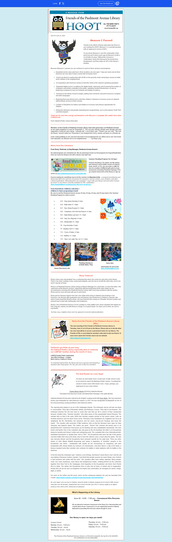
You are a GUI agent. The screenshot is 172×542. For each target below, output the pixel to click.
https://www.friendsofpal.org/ (80, 338)
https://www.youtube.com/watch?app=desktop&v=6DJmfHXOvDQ (79, 478)
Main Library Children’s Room (61, 359)
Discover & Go (95, 177)
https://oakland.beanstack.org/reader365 (71, 173)
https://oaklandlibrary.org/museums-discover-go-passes (71, 184)
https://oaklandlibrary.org (110, 268)
